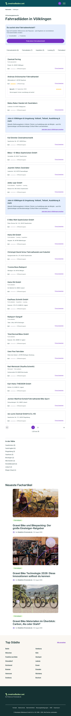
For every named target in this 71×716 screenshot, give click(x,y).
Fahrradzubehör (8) (13, 50)
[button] (59, 3)
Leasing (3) (51, 50)
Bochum (38, 677)
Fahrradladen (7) (27, 50)
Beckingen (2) (9, 457)
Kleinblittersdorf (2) (11, 464)
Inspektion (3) (40, 50)
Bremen (7, 669)
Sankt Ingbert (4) (10, 448)
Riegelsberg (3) (10, 451)
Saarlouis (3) (9, 454)
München (8, 653)
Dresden (38, 669)
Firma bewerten (59, 68)
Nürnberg (39, 673)
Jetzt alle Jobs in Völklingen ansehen (52, 129)
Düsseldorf (9, 661)
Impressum (57, 707)
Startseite (8, 9)
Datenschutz (21, 707)
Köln (37, 653)
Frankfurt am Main (11, 657)
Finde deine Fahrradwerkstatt (35, 41)
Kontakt (15, 707)
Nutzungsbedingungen (42, 707)
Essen (38, 665)
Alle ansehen (61, 642)
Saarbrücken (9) (10, 445)
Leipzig (38, 661)
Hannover (8, 673)
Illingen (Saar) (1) (10, 470)
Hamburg (39, 648)
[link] (35, 63)
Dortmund (8, 665)
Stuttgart (38, 657)
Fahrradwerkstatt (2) (64, 50)
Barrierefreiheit (30, 707)
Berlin (7, 648)
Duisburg (8, 677)
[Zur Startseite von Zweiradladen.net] (14, 3)
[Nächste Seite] (64, 427)
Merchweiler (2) (10, 461)
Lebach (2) (8, 467)
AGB (51, 707)
